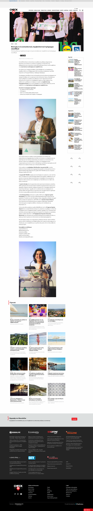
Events (30, 497)
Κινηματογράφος (32, 494)
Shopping (49, 490)
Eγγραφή (74, 419)
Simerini (27, 0)
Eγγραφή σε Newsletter (71, 487)
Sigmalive (23, 0)
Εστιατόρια (31, 487)
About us (68, 494)
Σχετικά (13, 302)
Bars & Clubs (31, 489)
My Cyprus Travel (68, 0)
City (43, 0)
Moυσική (30, 492)
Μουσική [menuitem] (49, 10)
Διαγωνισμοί (50, 496)
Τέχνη (48, 489)
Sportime (32, 0)
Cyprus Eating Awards (52, 497)
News (12, 43)
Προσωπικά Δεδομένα (71, 490)
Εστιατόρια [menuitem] (31, 10)
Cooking (62, 0)
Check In (53, 0)
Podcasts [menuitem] (75, 10)
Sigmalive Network (13, 0)
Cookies (68, 496)
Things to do (31, 490)
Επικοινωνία (69, 492)
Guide (16, 43)
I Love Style (47, 0)
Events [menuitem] (70, 10)
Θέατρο (30, 496)
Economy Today (38, 0)
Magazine (57, 0)
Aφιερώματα (50, 494)
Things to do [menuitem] (44, 10)
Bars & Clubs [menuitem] (37, 10)
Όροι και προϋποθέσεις (71, 489)
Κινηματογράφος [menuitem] (55, 10)
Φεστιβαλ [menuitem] (66, 10)
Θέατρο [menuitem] (62, 10)
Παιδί (48, 487)
